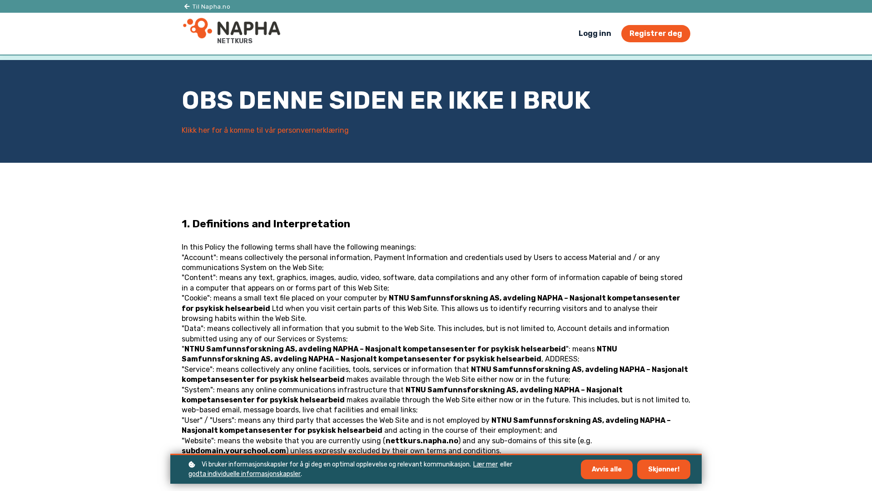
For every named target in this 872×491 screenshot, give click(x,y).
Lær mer (485, 464)
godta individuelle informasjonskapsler (244, 474)
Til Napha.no (211, 6)
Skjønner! (663, 469)
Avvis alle (607, 469)
